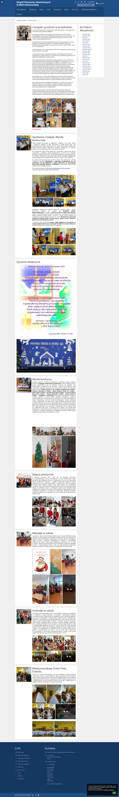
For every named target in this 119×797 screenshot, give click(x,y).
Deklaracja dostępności (24, 758)
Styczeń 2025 (86, 63)
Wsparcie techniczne (23, 755)
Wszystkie (85, 74)
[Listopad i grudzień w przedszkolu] (24, 33)
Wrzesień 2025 (86, 51)
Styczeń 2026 (86, 44)
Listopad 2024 (86, 66)
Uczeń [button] (48, 9)
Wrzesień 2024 (86, 69)
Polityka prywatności (23, 764)
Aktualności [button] (32, 9)
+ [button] (76, 2)
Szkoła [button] (41, 9)
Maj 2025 (84, 56)
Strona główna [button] (21, 9)
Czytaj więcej (36, 129)
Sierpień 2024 (86, 71)
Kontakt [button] (19, 14)
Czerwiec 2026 (86, 36)
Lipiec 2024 (85, 73)
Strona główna (22, 20)
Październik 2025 (87, 49)
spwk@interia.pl (51, 761)
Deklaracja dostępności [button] (89, 9)
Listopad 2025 (86, 47)
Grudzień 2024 (86, 64)
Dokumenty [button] (57, 9)
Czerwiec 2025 (86, 54)
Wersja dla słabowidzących (23, 795)
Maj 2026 (84, 37)
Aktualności (32, 20)
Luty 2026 (85, 42)
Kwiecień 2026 (86, 39)
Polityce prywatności (109, 790)
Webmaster (21, 752)
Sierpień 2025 (86, 52)
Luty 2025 (85, 61)
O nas (19, 773)
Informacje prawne (23, 761)
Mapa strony (21, 770)
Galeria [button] (66, 9)
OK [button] (114, 793)
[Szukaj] (93, 5)
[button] (81, 1)
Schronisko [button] (75, 9)
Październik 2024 (87, 68)
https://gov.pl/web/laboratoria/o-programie (58, 168)
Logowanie (91, 2)
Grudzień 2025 (86, 46)
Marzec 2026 (85, 41)
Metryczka (20, 767)
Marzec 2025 (85, 59)
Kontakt (20, 776)
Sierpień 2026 (86, 34)
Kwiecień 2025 (86, 58)
